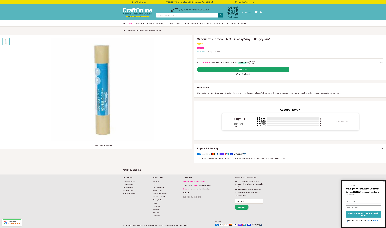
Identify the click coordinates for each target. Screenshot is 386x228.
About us (156, 181)
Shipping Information (160, 194)
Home (124, 30)
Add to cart (243, 69)
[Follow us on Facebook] (184, 197)
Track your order (158, 187)
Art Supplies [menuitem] (160, 23)
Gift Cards (156, 212)
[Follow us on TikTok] (192, 197)
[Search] (220, 15)
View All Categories (129, 181)
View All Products (128, 187)
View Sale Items (128, 190)
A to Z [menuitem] (224, 23)
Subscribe (241, 207)
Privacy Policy (158, 200)
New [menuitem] (130, 23)
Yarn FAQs (156, 206)
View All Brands (128, 184)
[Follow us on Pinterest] (195, 197)
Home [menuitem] (125, 23)
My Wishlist (156, 209)
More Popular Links (129, 193)
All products (131, 30)
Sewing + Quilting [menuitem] (190, 23)
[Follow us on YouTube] (199, 197)
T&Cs (368, 220)
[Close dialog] (384, 182)
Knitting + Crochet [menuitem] (174, 23)
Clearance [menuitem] (233, 23)
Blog (154, 184)
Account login (157, 190)
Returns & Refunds (159, 197)
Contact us (156, 215)
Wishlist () (244, 23)
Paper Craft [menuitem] (138, 23)
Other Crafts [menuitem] (204, 23)
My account (246, 12)
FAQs (155, 203)
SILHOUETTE (201, 52)
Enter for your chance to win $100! (363, 214)
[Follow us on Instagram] (188, 197)
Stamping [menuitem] (149, 23)
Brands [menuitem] (215, 23)
